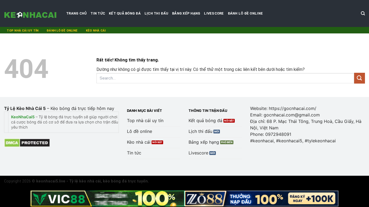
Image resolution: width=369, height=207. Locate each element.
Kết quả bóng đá (125, 13)
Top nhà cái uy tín (22, 30)
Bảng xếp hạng (186, 13)
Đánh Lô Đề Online (245, 13)
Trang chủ (76, 13)
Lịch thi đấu (156, 13)
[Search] (363, 13)
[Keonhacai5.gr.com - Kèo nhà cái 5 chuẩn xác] (31, 13)
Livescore (214, 13)
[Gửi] (359, 78)
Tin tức (97, 13)
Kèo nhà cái (96, 30)
